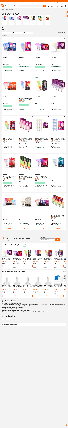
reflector (20, 308)
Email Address (42, 237)
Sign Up (57, 239)
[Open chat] (67, 14)
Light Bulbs (11, 9)
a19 (25, 305)
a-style (23, 308)
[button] (62, 32)
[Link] (10, 56)
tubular (27, 308)
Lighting (6, 9)
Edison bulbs (4, 311)
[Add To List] (16, 38)
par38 (24, 305)
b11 (29, 305)
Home (3, 9)
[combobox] (31, 6)
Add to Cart (10, 73)
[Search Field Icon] (44, 6)
